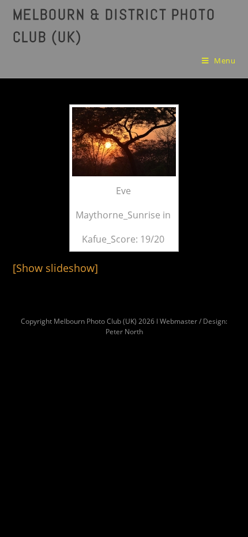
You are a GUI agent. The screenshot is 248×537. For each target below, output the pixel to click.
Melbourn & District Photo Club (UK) (114, 26)
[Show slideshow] (55, 268)
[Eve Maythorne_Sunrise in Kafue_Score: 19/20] (124, 141)
